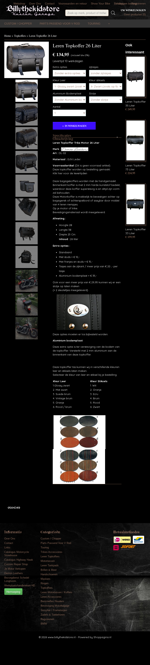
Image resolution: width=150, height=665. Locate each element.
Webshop (19, 3)
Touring (94, 23)
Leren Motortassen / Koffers (56, 592)
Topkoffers (20, 36)
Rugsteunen (47, 619)
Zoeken (112, 13)
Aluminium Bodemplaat (67, 93)
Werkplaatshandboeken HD (19, 585)
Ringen (44, 583)
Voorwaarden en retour (72, 3)
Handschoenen (49, 574)
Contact (49, 3)
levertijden (80, 173)
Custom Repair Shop (16, 564)
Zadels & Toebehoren (53, 614)
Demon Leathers (13, 573)
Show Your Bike (100, 3)
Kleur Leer (59, 80)
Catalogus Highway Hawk (18, 559)
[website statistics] (12, 507)
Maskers (45, 578)
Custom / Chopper (18, 23)
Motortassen (48, 560)
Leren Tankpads (50, 565)
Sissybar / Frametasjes (54, 610)
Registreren (138, 3)
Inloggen (122, 3)
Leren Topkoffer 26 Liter (43, 36)
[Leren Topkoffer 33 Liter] (135, 204)
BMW (44, 623)
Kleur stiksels (97, 80)
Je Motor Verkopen (15, 568)
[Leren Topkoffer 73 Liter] (135, 140)
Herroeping (13, 592)
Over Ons (35, 3)
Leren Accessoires (51, 596)
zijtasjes (93, 67)
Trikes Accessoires (51, 552)
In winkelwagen (75, 126)
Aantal (56, 106)
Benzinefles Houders (52, 601)
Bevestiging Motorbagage (55, 605)
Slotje (92, 93)
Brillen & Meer (49, 569)
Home (7, 36)
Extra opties (60, 67)
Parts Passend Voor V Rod (60, 23)
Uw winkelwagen (133, 10)
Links (7, 547)
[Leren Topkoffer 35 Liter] (135, 77)
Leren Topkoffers (50, 556)
